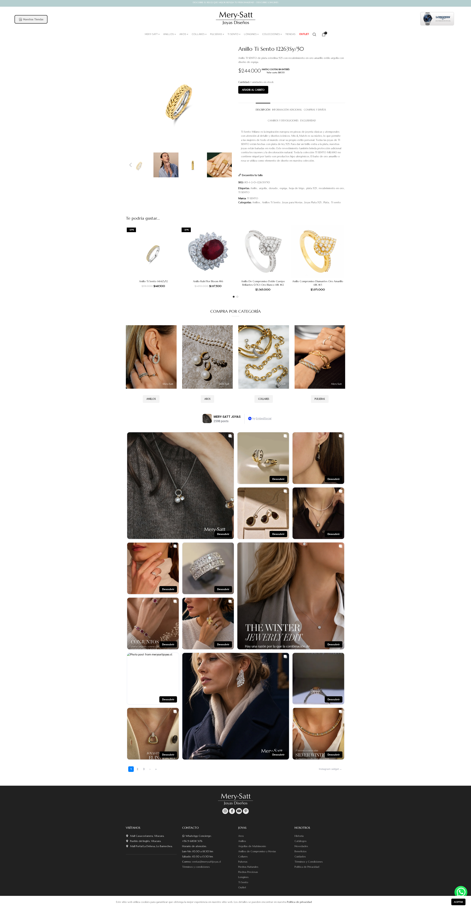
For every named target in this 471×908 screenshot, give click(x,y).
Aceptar (458, 901)
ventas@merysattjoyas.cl (206, 861)
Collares (243, 856)
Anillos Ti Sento (271, 202)
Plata (326, 202)
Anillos (256, 202)
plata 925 (311, 188)
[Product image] (153, 251)
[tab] (263, 108)
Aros (241, 836)
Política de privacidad (299, 902)
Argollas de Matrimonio (252, 846)
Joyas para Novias (292, 202)
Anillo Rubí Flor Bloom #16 (208, 281)
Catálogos (301, 841)
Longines (243, 877)
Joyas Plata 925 (312, 202)
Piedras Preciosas (248, 872)
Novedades (301, 846)
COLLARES (263, 398)
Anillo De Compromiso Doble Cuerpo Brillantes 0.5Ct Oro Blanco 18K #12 (263, 283)
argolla (263, 188)
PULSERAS (320, 398)
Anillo (253, 188)
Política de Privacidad (307, 866)
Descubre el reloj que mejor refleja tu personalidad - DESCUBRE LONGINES (235, 2)
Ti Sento (243, 882)
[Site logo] (235, 18)
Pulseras (242, 861)
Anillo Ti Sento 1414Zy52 (153, 281)
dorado (273, 188)
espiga (283, 188)
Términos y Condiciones (309, 861)
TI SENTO (243, 192)
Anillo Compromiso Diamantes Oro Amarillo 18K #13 (317, 283)
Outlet (242, 887)
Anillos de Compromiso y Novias (257, 851)
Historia (299, 836)
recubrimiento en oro (331, 188)
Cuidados (300, 856)
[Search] (314, 34)
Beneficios (301, 851)
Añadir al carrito (253, 89)
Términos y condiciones (196, 866)
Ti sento (336, 202)
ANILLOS (151, 398)
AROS (207, 398)
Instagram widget (329, 768)
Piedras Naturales (248, 866)
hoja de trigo (296, 188)
